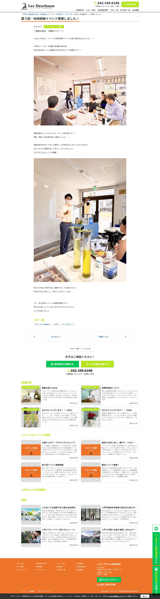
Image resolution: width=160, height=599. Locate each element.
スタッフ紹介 (91, 10)
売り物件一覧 (125, 10)
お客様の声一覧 (41, 564)
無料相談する (131, 4)
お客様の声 (80, 10)
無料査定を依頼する (64, 364)
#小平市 (56, 324)
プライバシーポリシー (45, 591)
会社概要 (135, 10)
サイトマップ (41, 570)
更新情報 (39, 567)
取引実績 (80, 570)
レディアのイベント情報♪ (54, 26)
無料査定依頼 (103, 10)
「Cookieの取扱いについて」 (116, 596)
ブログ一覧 (114, 10)
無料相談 (59, 567)
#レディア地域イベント (68, 324)
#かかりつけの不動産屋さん (43, 324)
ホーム (23, 591)
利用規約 (31, 591)
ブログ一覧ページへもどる (80, 348)
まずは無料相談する (99, 364)
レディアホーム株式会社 (109, 564)
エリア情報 (19, 567)
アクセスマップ (21, 570)
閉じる (145, 596)
